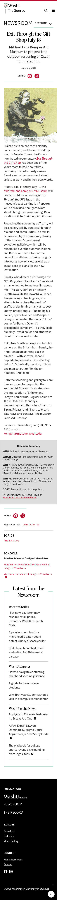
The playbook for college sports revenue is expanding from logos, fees (27, 750)
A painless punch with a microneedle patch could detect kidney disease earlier (27, 637)
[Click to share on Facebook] (30, 76)
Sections (41, 23)
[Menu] (53, 7)
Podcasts (9, 836)
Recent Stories (19, 606)
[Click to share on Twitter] (37, 76)
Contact (8, 865)
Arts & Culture (11, 541)
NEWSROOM (18, 23)
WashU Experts (19, 666)
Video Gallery (11, 841)
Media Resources (13, 860)
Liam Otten (29, 525)
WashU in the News (22, 708)
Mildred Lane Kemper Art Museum (26, 191)
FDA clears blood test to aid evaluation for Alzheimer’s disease (26, 652)
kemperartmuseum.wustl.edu (23, 433)
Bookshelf (9, 831)
